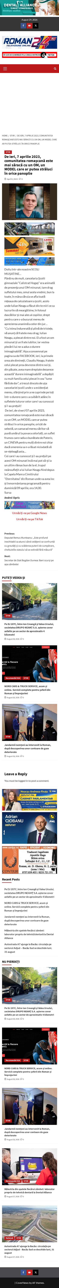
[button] (5, 68)
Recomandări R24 (13, 678)
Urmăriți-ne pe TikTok (29, 519)
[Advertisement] (29, 103)
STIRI (8, 152)
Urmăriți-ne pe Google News (29, 513)
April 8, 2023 (12, 179)
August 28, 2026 (13, 639)
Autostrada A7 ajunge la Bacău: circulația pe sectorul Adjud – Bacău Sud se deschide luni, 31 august (28, 948)
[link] (12, 498)
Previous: (29, 542)
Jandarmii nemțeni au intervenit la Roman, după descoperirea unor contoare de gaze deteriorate (27, 748)
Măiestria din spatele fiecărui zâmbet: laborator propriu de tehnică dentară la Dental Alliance (29, 934)
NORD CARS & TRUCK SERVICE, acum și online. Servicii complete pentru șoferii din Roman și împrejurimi (27, 690)
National (9, 1238)
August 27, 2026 (13, 1196)
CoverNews (22, 1282)
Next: (29, 560)
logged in (23, 780)
